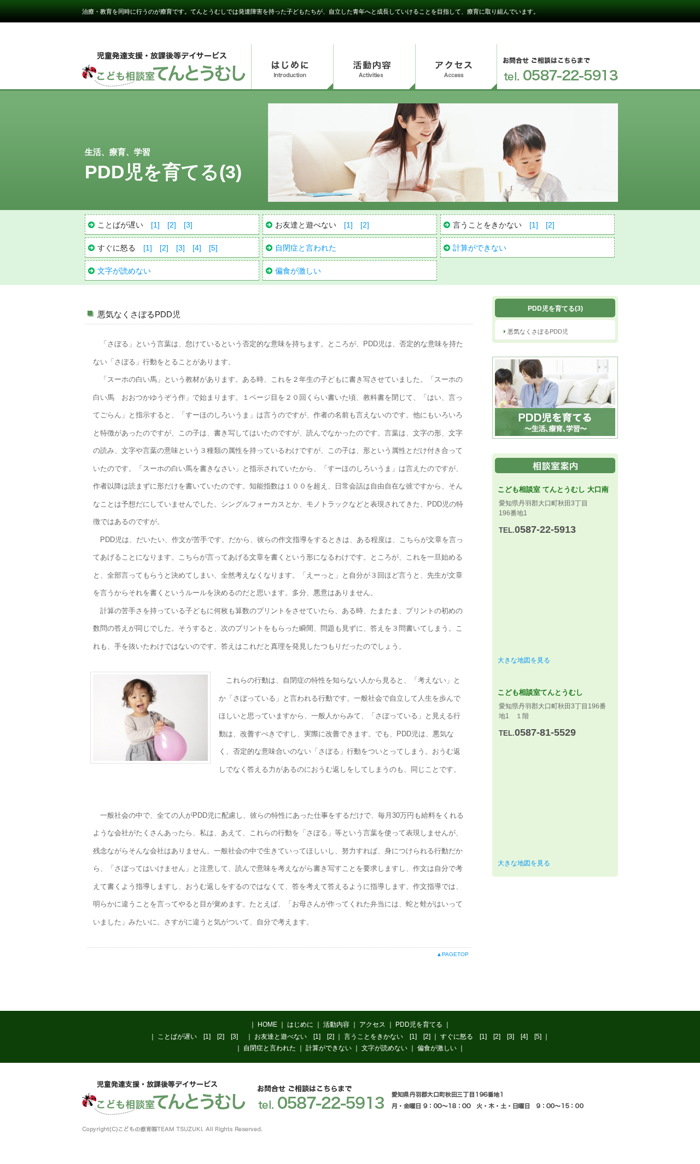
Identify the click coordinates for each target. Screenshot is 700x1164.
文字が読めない (124, 270)
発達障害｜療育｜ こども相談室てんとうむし (164, 66)
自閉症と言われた (305, 247)
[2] (171, 224)
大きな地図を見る (524, 660)
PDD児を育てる (418, 1024)
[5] (213, 247)
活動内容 (374, 67)
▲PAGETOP (452, 954)
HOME (267, 1024)
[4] (196, 247)
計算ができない (479, 247)
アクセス (456, 67)
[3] (188, 224)
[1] (155, 224)
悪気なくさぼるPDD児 (538, 331)
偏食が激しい (298, 270)
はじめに (292, 67)
